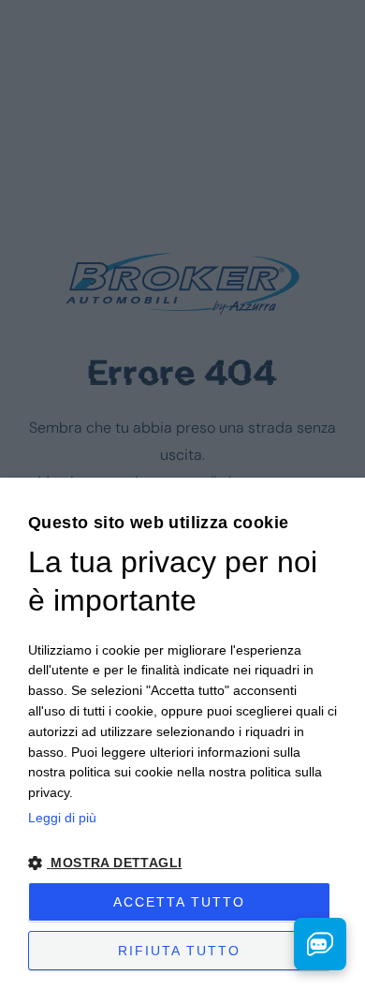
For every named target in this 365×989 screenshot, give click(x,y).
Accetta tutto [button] (179, 901)
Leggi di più (62, 817)
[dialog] (182, 733)
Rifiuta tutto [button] (179, 950)
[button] (182, 863)
